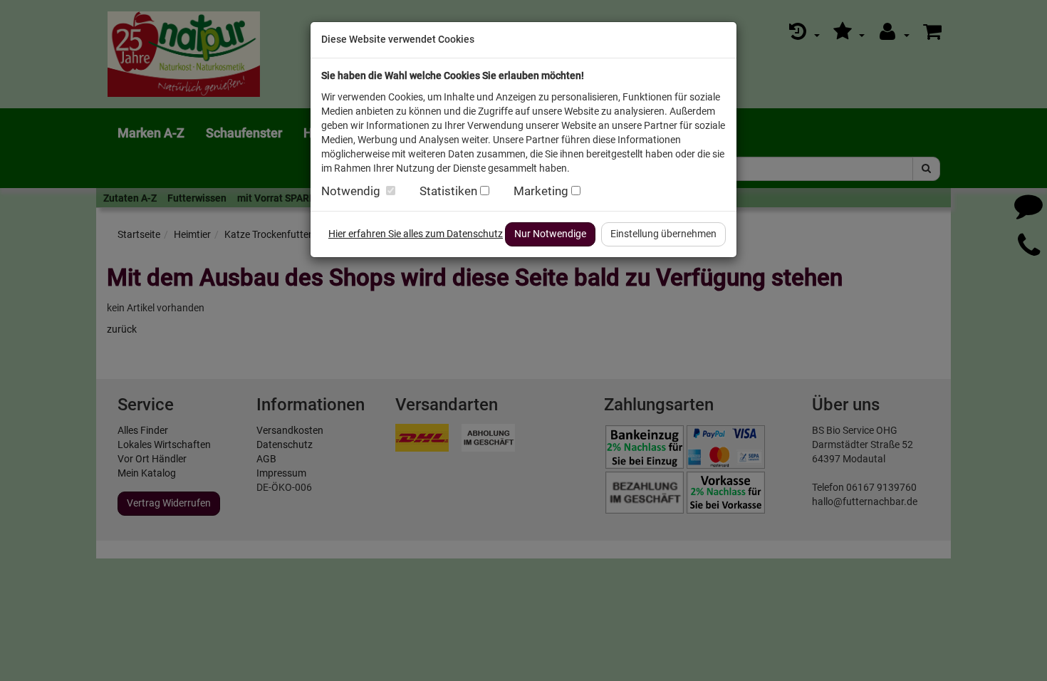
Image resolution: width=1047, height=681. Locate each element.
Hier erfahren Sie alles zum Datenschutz (415, 233)
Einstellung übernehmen (663, 233)
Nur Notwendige (550, 233)
